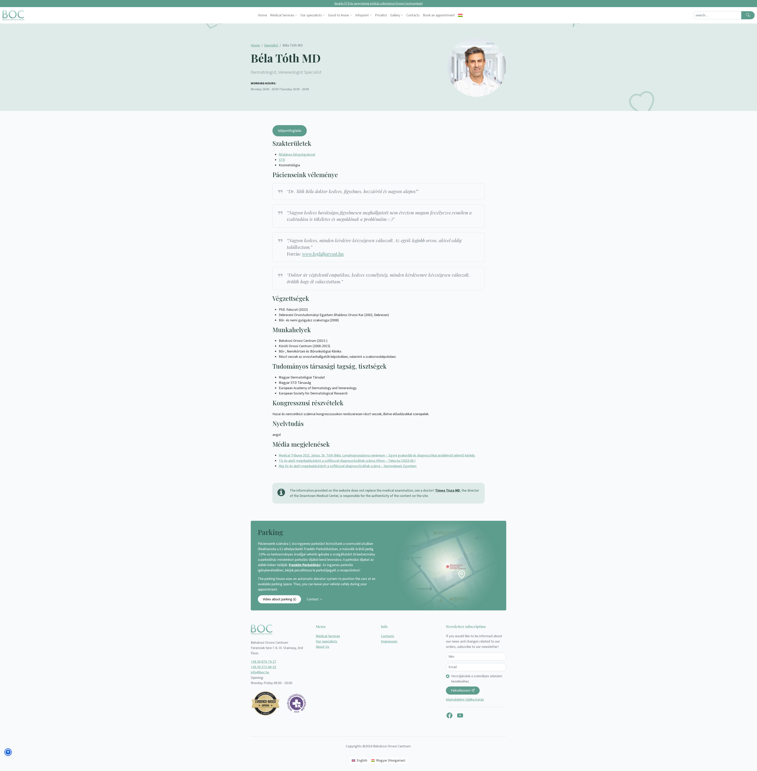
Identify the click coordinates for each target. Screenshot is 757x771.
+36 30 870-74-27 (263, 661)
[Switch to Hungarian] (460, 15)
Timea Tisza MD (447, 490)
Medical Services (282, 15)
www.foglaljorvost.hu (323, 254)
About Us (322, 646)
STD (282, 159)
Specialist (271, 45)
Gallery (395, 15)
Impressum (389, 641)
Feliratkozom (461, 690)
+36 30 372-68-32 (263, 667)
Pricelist (381, 15)
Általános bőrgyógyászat (297, 154)
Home (262, 15)
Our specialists (311, 15)
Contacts (413, 15)
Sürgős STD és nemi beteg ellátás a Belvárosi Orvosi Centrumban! (378, 3)
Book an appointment (439, 15)
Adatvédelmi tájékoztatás (465, 699)
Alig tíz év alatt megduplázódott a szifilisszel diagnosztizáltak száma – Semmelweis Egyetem (348, 466)
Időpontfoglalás (289, 130)
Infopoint (362, 15)
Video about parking (278, 599)
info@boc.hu (260, 672)
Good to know (338, 15)
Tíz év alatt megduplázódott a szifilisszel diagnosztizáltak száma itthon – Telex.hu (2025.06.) (347, 460)
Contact (313, 599)
